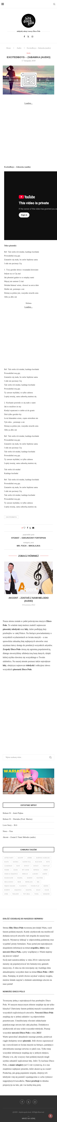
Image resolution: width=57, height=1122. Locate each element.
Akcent (20, 858)
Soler (47, 890)
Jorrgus (25, 874)
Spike (6, 894)
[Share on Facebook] (27, 528)
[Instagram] (32, 37)
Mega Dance (8, 882)
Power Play (35, 886)
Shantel (29, 890)
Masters (40, 878)
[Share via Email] (33, 528)
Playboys (23, 886)
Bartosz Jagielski (43, 858)
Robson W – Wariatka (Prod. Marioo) (17, 819)
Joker (45, 870)
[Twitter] (28, 37)
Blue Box (38, 862)
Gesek (15, 870)
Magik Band (8, 878)
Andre (29, 858)
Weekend (46, 894)
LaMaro (35, 874)
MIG (38, 882)
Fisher (6, 870)
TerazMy (15, 894)
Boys (48, 862)
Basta (6, 862)
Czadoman (8, 866)
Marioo (29, 878)
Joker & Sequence (11, 874)
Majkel (20, 878)
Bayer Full (27, 862)
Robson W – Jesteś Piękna (13, 813)
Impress (36, 870)
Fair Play (46, 866)
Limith (44, 874)
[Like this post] (24, 528)
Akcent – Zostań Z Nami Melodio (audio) (19, 837)
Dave (18, 866)
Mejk (19, 882)
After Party (8, 858)
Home (8, 48)
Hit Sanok (25, 870)
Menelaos (29, 882)
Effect (26, 866)
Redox (46, 886)
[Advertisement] (28, 133)
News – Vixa (8, 831)
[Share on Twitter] (30, 528)
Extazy (36, 866)
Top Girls (26, 894)
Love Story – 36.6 (10, 825)
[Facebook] (24, 37)
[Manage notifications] (50, 1116)
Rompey (7, 890)
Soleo (38, 890)
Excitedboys (11, 517)
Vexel (36, 894)
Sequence (17, 890)
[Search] (54, 4)
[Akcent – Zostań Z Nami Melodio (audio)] (28, 578)
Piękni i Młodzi (9, 886)
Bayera (15, 862)
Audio (19, 48)
